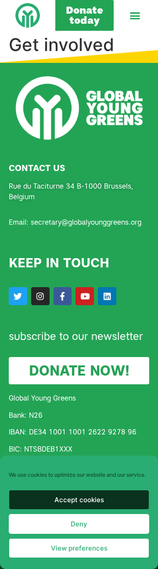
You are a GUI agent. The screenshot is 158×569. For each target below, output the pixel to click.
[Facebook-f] (63, 296)
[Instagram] (40, 296)
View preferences (79, 548)
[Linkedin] (107, 296)
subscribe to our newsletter (76, 336)
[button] (135, 15)
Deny (79, 524)
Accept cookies (79, 500)
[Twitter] (18, 296)
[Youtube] (84, 296)
